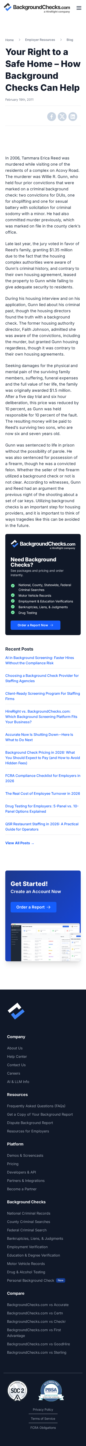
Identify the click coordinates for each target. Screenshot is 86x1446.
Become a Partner (22, 1189)
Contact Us (16, 1065)
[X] (62, 116)
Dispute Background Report (30, 1122)
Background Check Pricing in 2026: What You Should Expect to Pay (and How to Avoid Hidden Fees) (42, 757)
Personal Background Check (35, 1280)
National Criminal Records (28, 1213)
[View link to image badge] (17, 1390)
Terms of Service (43, 1418)
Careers (13, 1073)
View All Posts (19, 843)
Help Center (17, 1056)
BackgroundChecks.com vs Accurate (38, 1304)
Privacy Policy (43, 1409)
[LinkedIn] (72, 116)
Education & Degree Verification (33, 1255)
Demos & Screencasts (25, 1155)
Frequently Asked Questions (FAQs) (36, 1106)
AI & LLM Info (18, 1081)
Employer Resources (40, 40)
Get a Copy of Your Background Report (40, 1114)
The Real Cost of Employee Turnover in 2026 (42, 793)
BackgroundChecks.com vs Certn (35, 1313)
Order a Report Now (33, 625)
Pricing (13, 1164)
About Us (14, 1048)
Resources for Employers (28, 1131)
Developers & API (21, 1172)
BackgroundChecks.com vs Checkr (36, 1321)
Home (9, 40)
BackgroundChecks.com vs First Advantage (34, 1333)
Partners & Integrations (26, 1180)
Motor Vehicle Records (26, 1263)
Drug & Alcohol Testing (26, 1272)
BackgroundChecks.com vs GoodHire (38, 1344)
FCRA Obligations (43, 1427)
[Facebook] (51, 116)
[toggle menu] (78, 7)
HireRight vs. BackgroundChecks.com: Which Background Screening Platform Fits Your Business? (41, 716)
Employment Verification (27, 1247)
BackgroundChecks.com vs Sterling (36, 1352)
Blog (70, 40)
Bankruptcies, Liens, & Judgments (35, 1238)
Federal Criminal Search (27, 1230)
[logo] (37, 8)
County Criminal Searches (28, 1221)
